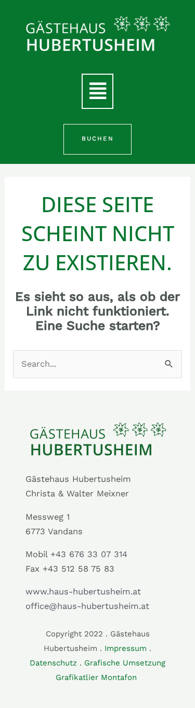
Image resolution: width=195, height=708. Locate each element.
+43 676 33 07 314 (88, 554)
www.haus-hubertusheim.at (83, 591)
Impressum (126, 648)
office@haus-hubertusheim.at (87, 606)
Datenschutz (53, 663)
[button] (97, 91)
